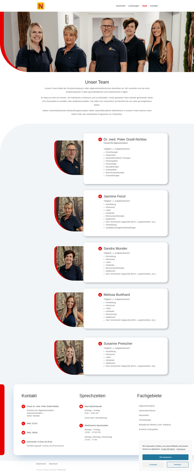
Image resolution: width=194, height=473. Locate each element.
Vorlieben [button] (177, 464)
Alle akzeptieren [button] (165, 457)
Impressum (53, 464)
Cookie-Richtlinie (168, 449)
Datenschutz (41, 464)
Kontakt (154, 6)
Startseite (120, 6)
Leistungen (133, 6)
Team (144, 6)
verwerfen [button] (153, 464)
